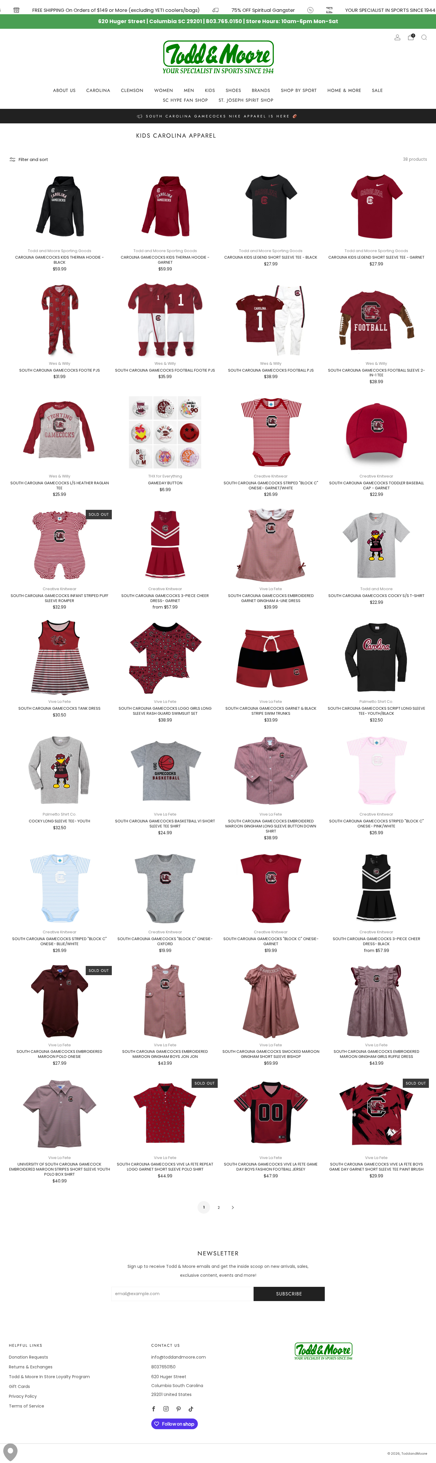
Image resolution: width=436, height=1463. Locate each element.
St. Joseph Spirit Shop (246, 100)
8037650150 (163, 1367)
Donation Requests (28, 1357)
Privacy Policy (23, 1396)
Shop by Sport (299, 90)
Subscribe (289, 1293)
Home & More (344, 90)
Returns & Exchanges (30, 1367)
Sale (377, 90)
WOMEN (163, 90)
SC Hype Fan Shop (185, 100)
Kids (210, 90)
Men (189, 90)
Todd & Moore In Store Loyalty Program (49, 1377)
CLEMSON (132, 90)
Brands (261, 90)
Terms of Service (26, 1406)
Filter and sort (33, 160)
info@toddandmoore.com (178, 1357)
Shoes (233, 90)
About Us (64, 90)
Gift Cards (19, 1386)
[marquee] (218, 7)
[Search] (424, 37)
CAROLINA (98, 90)
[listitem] (218, 116)
